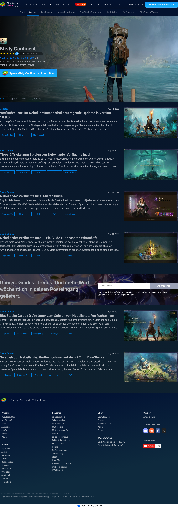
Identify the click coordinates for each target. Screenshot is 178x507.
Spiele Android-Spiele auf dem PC (111, 442)
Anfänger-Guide (23, 333)
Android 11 (6, 433)
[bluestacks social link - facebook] (158, 430)
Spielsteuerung (58, 417)
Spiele (44, 4)
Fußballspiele (6, 482)
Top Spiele (5, 448)
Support (108, 4)
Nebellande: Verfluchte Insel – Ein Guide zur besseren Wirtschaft (48, 238)
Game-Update (7, 135)
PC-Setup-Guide (23, 375)
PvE (38, 172)
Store (76, 4)
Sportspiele (6, 475)
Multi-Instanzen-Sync (61, 430)
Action (4, 452)
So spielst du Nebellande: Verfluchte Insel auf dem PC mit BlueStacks (52, 357)
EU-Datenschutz (75, 497)
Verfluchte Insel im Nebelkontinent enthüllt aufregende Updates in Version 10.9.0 (55, 115)
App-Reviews (47, 12)
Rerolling (55, 447)
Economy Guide (70, 256)
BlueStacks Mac (8, 417)
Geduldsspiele (7, 462)
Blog (57, 4)
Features (29, 4)
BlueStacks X (38, 135)
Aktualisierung (149, 417)
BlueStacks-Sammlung (91, 12)
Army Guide (70, 214)
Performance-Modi (60, 450)
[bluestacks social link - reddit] (151, 430)
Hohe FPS (56, 460)
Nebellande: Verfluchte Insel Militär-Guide (31, 196)
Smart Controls (58, 443)
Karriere (101, 427)
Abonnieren (163, 285)
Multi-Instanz (57, 427)
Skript (54, 457)
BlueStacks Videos (149, 12)
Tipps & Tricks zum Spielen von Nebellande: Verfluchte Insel (45, 154)
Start (22, 12)
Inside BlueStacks (66, 12)
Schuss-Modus (58, 420)
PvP (54, 172)
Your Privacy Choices (92, 505)
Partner (94, 4)
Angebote (5, 427)
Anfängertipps (38, 333)
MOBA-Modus (58, 423)
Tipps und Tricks (7, 172)
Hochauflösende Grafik (61, 463)
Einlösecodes (128, 12)
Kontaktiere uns (104, 423)
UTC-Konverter (58, 470)
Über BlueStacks (104, 417)
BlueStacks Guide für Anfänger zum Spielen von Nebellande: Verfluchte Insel (57, 316)
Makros (7, 375)
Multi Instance (54, 375)
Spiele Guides (18, 98)
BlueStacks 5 (6, 420)
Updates (36, 98)
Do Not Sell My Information (92, 497)
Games (32, 12)
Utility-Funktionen (59, 467)
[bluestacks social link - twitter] (164, 430)
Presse (100, 430)
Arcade (4, 458)
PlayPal (4, 437)
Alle (2, 98)
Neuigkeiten (112, 12)
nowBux (4, 430)
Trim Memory (57, 453)
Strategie (23, 135)
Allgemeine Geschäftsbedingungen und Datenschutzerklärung (24, 497)
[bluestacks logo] (9, 4)
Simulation (5, 472)
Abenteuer (5, 455)
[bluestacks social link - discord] (145, 430)
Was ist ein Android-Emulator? (110, 445)
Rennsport (5, 465)
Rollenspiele (6, 468)
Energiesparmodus (60, 437)
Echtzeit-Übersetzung (61, 440)
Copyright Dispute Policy (58, 497)
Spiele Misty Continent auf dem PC (17, 58)
